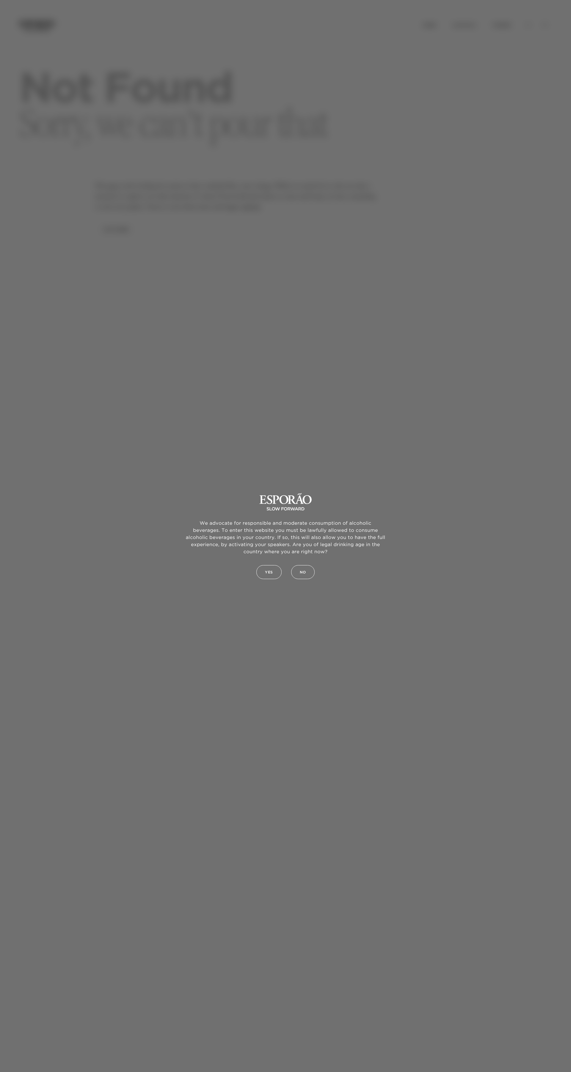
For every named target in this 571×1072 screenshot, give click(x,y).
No (303, 572)
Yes (269, 572)
